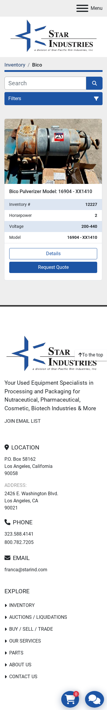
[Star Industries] (53, 354)
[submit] (94, 83)
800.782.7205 (19, 542)
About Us (20, 665)
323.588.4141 (19, 534)
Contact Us (23, 676)
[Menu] (82, 8)
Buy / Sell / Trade (31, 629)
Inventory (22, 605)
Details (53, 253)
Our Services (25, 641)
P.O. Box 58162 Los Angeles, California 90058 (28, 466)
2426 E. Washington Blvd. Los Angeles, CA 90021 (31, 501)
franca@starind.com (25, 569)
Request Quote (53, 267)
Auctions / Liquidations (38, 617)
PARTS (16, 653)
